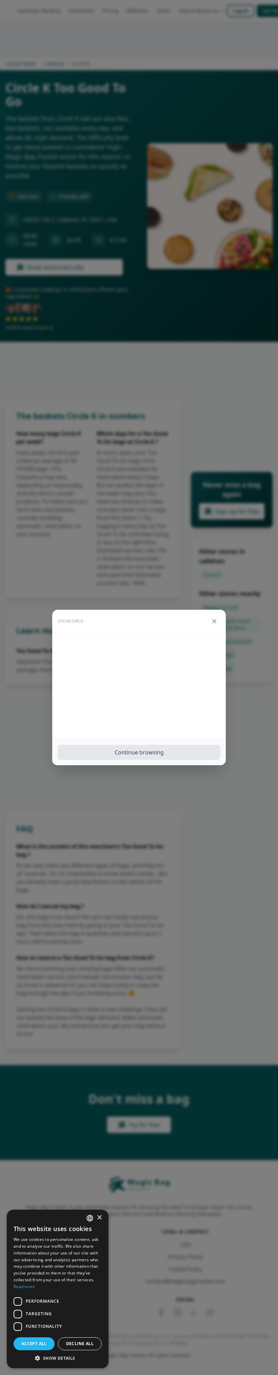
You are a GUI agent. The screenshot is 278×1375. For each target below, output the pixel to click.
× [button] (99, 1217)
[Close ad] (214, 621)
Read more (24, 1286)
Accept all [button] (34, 1343)
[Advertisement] (139, 686)
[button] (58, 1358)
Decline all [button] (80, 1343)
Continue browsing (139, 752)
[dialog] (57, 1289)
